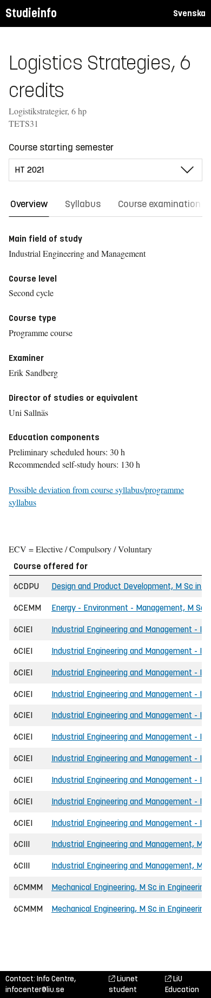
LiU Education (182, 984)
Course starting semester (61, 147)
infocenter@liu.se (34, 989)
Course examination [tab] (159, 204)
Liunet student (123, 984)
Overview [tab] (29, 204)
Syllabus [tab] (83, 204)
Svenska (189, 13)
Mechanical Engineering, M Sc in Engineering (129, 887)
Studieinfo (31, 13)
